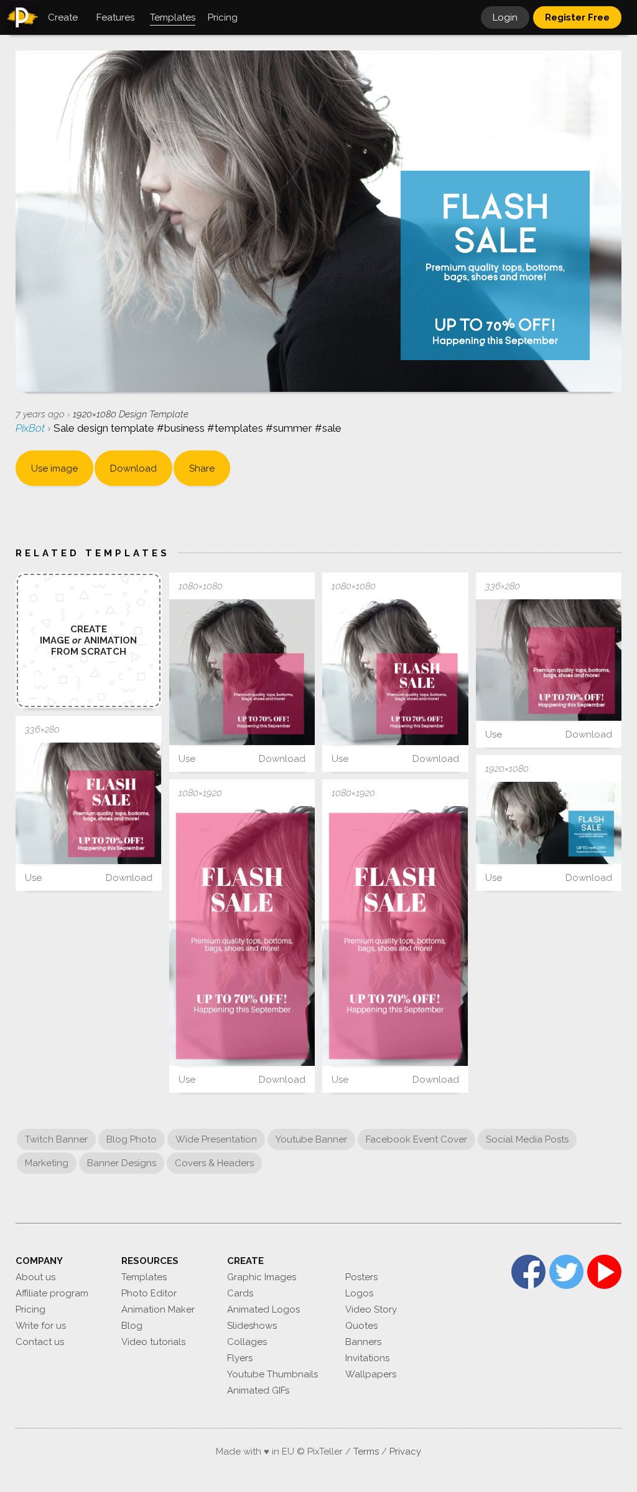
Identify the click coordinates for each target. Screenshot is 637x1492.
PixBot (31, 428)
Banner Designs (121, 1163)
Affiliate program (52, 1293)
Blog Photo (131, 1139)
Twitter (566, 1272)
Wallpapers (370, 1374)
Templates (144, 1277)
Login (505, 17)
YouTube (604, 1272)
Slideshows (252, 1325)
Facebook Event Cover (416, 1139)
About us (35, 1277)
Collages (247, 1341)
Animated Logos (263, 1309)
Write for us (41, 1325)
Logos (359, 1293)
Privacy (405, 1451)
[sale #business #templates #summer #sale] (242, 936)
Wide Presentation (216, 1139)
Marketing (46, 1163)
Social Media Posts (527, 1139)
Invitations (367, 1358)
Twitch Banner (56, 1139)
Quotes (361, 1325)
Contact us (40, 1341)
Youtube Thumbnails (272, 1374)
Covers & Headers (214, 1163)
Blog (131, 1325)
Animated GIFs (258, 1390)
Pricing (30, 1309)
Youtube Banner (311, 1139)
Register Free (577, 17)
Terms (366, 1451)
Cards (240, 1293)
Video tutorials (153, 1341)
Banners (363, 1341)
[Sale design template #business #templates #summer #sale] (242, 672)
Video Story (371, 1309)
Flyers (240, 1358)
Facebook (528, 1272)
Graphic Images (261, 1277)
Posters (361, 1277)
